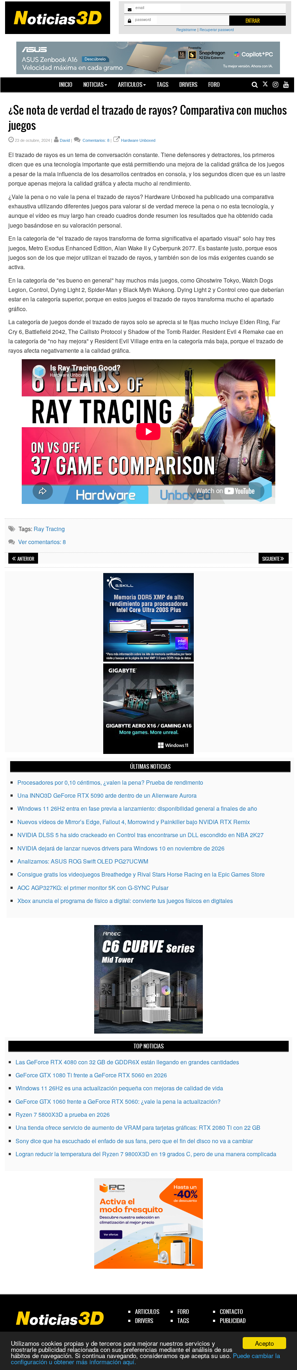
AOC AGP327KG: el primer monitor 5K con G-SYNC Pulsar (92, 887)
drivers (144, 1320)
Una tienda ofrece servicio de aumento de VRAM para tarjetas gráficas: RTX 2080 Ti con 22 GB (138, 1127)
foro (183, 1311)
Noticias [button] (93, 84)
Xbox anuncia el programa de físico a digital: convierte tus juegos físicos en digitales (125, 900)
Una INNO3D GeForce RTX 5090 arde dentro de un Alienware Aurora (107, 795)
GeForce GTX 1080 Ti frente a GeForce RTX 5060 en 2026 (91, 1075)
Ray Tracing (49, 529)
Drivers (188, 84)
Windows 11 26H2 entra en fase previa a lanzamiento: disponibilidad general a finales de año (137, 808)
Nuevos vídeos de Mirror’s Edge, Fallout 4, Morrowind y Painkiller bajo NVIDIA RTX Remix (133, 822)
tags (183, 1320)
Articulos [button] (130, 84)
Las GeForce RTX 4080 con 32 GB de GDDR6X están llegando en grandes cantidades (127, 1062)
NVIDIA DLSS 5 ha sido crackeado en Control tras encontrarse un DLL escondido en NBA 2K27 (140, 835)
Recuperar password (217, 29)
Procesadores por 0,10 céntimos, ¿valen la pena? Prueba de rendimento (110, 782)
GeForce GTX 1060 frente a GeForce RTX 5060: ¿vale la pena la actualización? (118, 1101)
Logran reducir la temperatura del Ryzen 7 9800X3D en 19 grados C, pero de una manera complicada (146, 1154)
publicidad (233, 1320)
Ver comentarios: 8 (42, 542)
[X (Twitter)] (265, 84)
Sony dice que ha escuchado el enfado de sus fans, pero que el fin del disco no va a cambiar (134, 1141)
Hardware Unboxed (138, 140)
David (65, 140)
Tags (162, 84)
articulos (147, 1311)
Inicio (68, 84)
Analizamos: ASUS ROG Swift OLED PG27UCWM (82, 861)
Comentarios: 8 (95, 140)
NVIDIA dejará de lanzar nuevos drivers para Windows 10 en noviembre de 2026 (121, 848)
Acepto (264, 1343)
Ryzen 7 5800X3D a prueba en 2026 (63, 1114)
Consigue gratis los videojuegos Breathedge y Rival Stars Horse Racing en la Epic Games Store (141, 874)
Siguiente (271, 559)
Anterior (25, 559)
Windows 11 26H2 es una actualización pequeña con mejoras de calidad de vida (119, 1088)
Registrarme (186, 29)
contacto (231, 1311)
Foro (214, 84)
